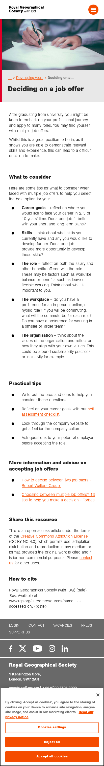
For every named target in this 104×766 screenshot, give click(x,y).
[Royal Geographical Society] (26, 9)
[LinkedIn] (65, 648)
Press (86, 625)
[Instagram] (52, 648)
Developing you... (29, 77)
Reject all (52, 742)
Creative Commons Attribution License (54, 536)
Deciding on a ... (61, 77)
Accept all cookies (51, 756)
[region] (52, 727)
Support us (19, 632)
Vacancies (62, 625)
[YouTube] (37, 648)
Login (14, 625)
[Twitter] (22, 648)
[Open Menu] (93, 10)
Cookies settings (52, 727)
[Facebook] (10, 648)
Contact (36, 625)
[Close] (97, 694)
